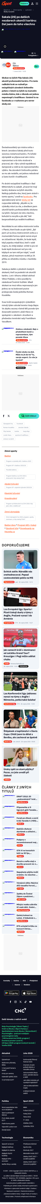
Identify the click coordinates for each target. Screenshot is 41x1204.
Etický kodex (9, 1196)
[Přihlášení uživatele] (32, 3)
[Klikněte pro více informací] (5, 46)
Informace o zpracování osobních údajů (16, 1188)
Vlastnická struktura (27, 1191)
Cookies (33, 1188)
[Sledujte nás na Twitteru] (20, 1002)
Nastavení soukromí (13, 1191)
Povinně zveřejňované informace (25, 1196)
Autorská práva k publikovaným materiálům (20, 1183)
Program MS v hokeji (27, 525)
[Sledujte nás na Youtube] (30, 1002)
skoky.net (26, 200)
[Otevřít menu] (37, 3)
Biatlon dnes (10, 525)
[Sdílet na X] (8, 416)
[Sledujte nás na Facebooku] (10, 1002)
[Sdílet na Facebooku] (3, 416)
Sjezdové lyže (12, 528)
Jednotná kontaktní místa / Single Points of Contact (20, 1194)
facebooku (28, 196)
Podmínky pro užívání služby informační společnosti (20, 1186)
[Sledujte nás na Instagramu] (15, 1002)
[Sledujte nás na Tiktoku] (25, 1002)
